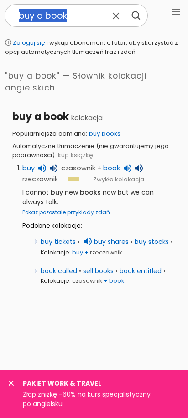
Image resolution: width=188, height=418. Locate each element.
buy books (104, 133)
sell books (98, 270)
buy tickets (58, 241)
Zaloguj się (29, 42)
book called (59, 270)
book (111, 168)
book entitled (141, 270)
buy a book (40, 117)
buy (28, 168)
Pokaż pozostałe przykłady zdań (66, 212)
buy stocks (152, 241)
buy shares (111, 241)
